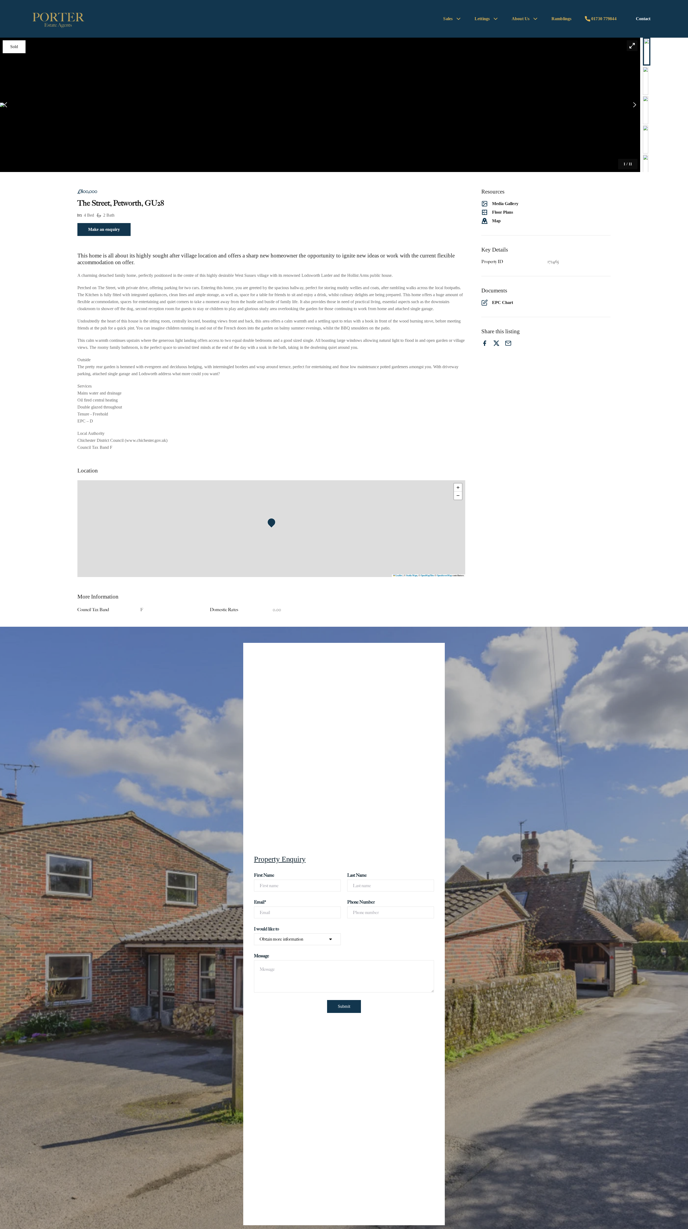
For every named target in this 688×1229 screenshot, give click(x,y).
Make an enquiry (104, 229)
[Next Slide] (634, 105)
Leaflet (398, 575)
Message (261, 955)
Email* (260, 902)
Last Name (357, 875)
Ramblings (561, 18)
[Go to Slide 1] (646, 52)
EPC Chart (502, 302)
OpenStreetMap (444, 575)
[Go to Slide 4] (645, 139)
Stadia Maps (411, 575)
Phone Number (361, 902)
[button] (320, 105)
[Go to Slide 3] (645, 110)
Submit (344, 1006)
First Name (264, 875)
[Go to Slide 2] (645, 81)
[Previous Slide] (5, 105)
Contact (643, 18)
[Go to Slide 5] (645, 169)
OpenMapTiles (427, 575)
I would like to (266, 928)
